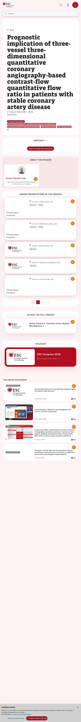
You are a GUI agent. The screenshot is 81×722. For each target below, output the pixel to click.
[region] (40, 713)
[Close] (78, 707)
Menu (11, 13)
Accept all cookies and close (37, 718)
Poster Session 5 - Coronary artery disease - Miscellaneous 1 (50, 324)
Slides (41, 205)
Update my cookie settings (16, 718)
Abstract (33, 205)
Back (12, 30)
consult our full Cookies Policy (21, 714)
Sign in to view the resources (40, 149)
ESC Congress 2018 (48, 354)
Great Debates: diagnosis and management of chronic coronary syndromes (53, 410)
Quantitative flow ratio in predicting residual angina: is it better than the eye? (55, 390)
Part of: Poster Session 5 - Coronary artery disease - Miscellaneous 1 (31, 124)
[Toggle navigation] (75, 5)
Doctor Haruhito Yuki (16, 178)
